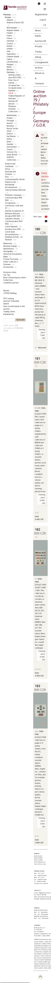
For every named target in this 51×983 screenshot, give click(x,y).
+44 (42, 724)
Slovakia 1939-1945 (13, 216)
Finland (10, 33)
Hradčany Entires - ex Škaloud (14, 238)
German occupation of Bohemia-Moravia (14, 212)
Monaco (10, 69)
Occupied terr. (14, 85)
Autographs (8, 251)
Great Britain (12, 154)
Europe (8, 17)
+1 (43, 267)
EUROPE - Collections (11, 159)
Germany (10, 72)
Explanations (8, 314)
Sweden (10, 144)
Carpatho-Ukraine (12, 218)
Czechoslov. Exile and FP (14, 207)
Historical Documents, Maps (12, 255)
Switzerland (11, 147)
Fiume (9, 35)
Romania (10, 126)
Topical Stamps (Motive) (15, 190)
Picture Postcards (10, 259)
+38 (42, 572)
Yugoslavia (11, 54)
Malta (9, 67)
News (38, 31)
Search (6, 303)
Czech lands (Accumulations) (12, 233)
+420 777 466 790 (41, 895)
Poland (9, 118)
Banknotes (7, 243)
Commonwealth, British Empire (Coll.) (15, 181)
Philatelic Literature (13, 195)
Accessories (8, 267)
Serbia (9, 139)
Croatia (10, 43)
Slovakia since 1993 (13, 229)
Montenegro (12, 27)
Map (44, 864)
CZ (44, 25)
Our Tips (6, 275)
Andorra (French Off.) (15, 22)
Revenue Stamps (10, 246)
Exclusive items (9, 272)
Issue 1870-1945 (14, 77)
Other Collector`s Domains (10, 263)
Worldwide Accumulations (11, 186)
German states (14, 75)
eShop (38, 57)
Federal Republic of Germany (16, 97)
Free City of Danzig (13, 82)
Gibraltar (10, 41)
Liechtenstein (12, 62)
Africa (7, 169)
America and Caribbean (10, 165)
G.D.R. (10, 93)
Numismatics (8, 248)
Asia (7, 176)
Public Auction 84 (40, 38)
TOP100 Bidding (9, 293)
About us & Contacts (39, 78)
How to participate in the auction (14, 308)
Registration (41, 15)
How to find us (38, 864)
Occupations (10, 203)
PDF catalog (8, 298)
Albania (10, 20)
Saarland (11, 90)
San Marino (11, 136)
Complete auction (11, 282)
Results (6, 290)
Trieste (10, 149)
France (9, 38)
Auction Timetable (11, 301)
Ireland (9, 46)
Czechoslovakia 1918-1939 (14, 199)
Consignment (41, 62)
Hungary (10, 64)
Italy (8, 51)
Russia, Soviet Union (12, 130)
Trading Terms (9, 311)
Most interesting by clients (14, 277)
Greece (10, 133)
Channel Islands (13, 56)
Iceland (10, 48)
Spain (9, 141)
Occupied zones (15, 88)
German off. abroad (13, 102)
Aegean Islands (13, 30)
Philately (7, 14)
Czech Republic (11, 226)
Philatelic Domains (12, 108)
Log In (43, 20)
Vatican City (12, 152)
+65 (42, 401)
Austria (10, 123)
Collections (13, 111)
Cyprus (9, 59)
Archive (39, 68)
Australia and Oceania (10, 173)
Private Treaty (38, 49)
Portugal (10, 120)
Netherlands (12, 115)
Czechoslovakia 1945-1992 (14, 223)
